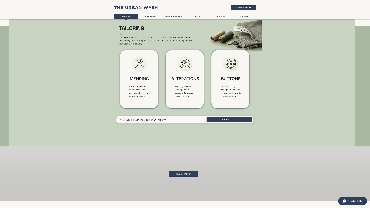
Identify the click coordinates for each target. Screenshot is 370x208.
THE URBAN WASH (136, 7)
